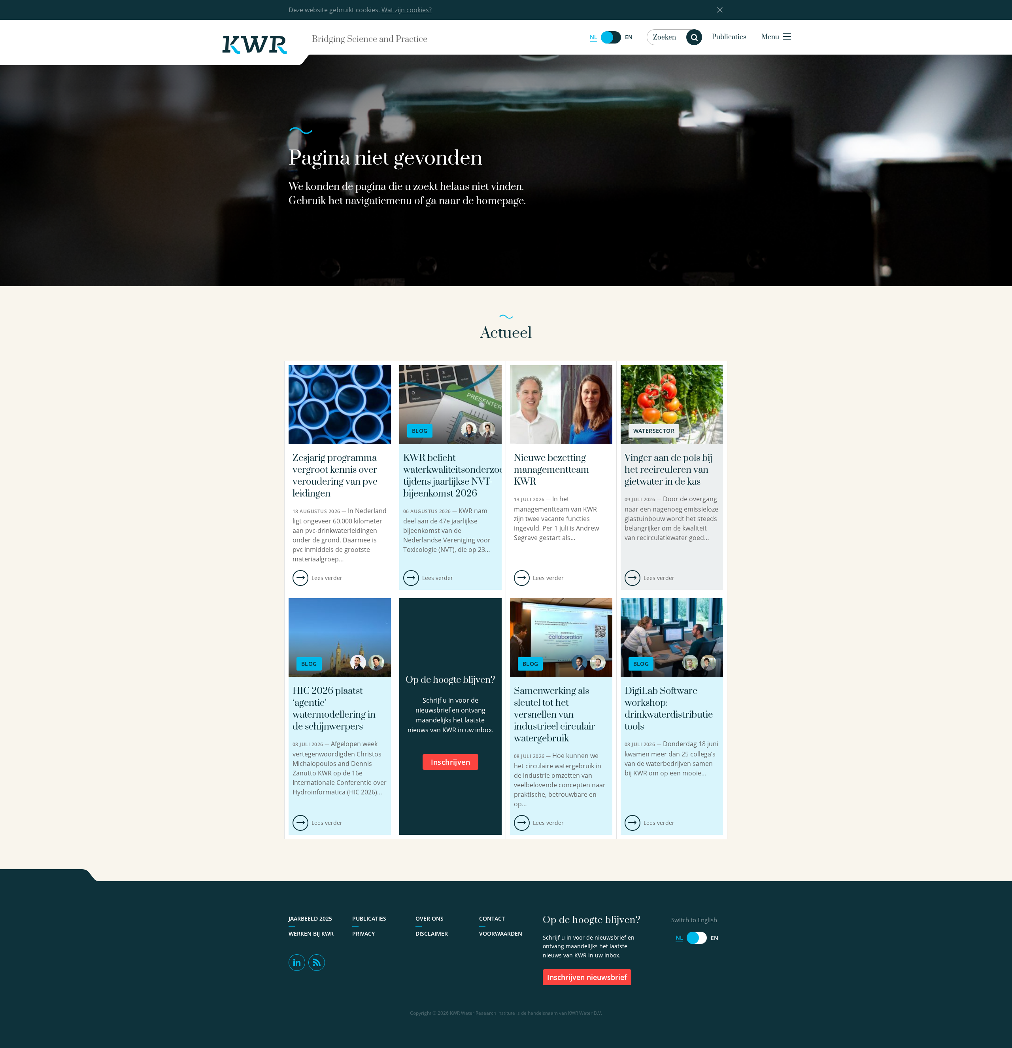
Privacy (363, 933)
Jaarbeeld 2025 (310, 918)
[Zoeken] (694, 37)
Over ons (429, 918)
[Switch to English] (611, 37)
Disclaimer (431, 933)
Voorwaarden (500, 933)
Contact (492, 918)
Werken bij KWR (311, 933)
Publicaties (729, 37)
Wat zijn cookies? (406, 10)
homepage (500, 201)
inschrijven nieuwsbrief (587, 977)
